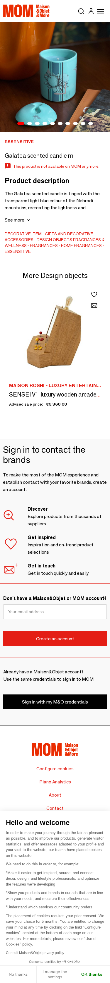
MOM (26, 11)
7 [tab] (67, 123)
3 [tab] (37, 123)
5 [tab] (52, 123)
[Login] (91, 12)
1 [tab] (20, 123)
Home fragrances (81, 245)
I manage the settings (55, 974)
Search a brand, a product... (81, 10)
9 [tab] (83, 123)
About (55, 795)
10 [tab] (90, 123)
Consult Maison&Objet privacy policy (35, 953)
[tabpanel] (55, 77)
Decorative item (23, 233)
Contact (55, 808)
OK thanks (91, 974)
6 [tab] (60, 123)
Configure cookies (55, 768)
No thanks (18, 974)
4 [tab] (45, 123)
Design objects (54, 239)
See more (14, 220)
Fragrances (44, 245)
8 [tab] (75, 123)
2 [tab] (29, 123)
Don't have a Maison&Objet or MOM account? (54, 598)
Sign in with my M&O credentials (55, 702)
